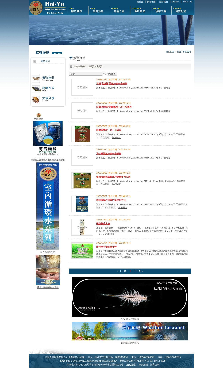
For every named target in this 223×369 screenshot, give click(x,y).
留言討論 (181, 9)
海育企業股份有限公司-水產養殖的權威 (47, 7)
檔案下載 (161, 9)
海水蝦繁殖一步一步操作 (108, 153)
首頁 (179, 52)
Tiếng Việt (188, 2)
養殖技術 (187, 52)
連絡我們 (163, 2)
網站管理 (131, 364)
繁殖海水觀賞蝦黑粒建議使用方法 (113, 177)
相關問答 (43, 90)
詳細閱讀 (166, 88)
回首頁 (140, 2)
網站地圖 (151, 2)
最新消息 (99, 9)
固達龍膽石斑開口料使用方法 (111, 200)
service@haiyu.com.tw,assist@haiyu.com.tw (94, 361)
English (175, 2)
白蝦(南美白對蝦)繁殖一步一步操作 (114, 107)
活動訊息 (43, 80)
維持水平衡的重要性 (106, 247)
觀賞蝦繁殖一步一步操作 (108, 130)
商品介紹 (119, 9)
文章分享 (43, 101)
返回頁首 (216, 366)
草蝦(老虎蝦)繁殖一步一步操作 (111, 83)
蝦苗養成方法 (103, 223)
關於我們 (78, 9)
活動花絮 (140, 9)
